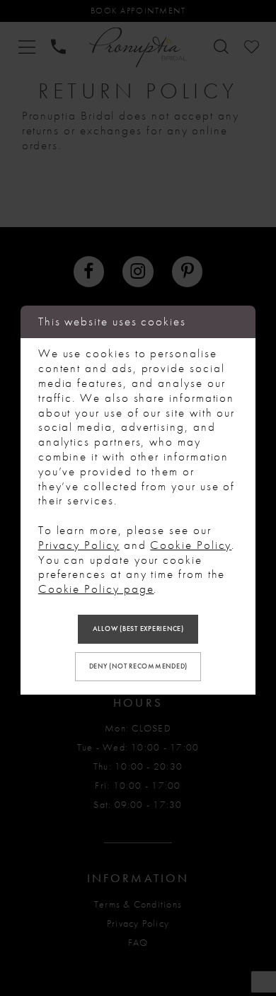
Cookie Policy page (96, 588)
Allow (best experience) (138, 628)
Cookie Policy (190, 545)
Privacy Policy (79, 545)
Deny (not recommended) (138, 666)
